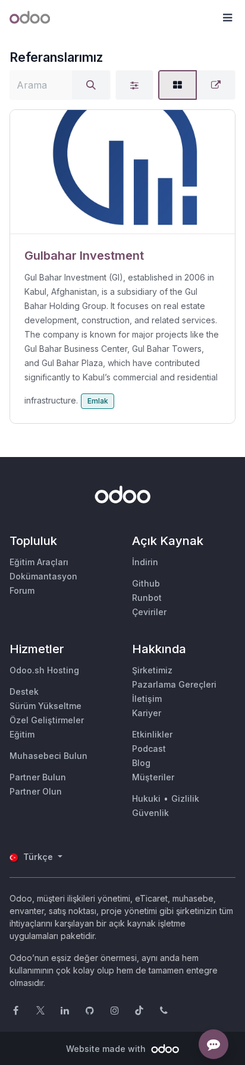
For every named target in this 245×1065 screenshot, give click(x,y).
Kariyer (146, 713)
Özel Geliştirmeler (47, 720)
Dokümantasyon (43, 576)
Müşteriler (153, 777)
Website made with (107, 1049)
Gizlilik (185, 798)
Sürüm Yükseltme (45, 706)
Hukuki (146, 798)
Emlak (97, 400)
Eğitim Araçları (39, 562)
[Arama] (91, 85)
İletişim (147, 699)
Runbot (147, 598)
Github (146, 583)
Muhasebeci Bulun (48, 756)
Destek (24, 691)
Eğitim (22, 734)
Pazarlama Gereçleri (174, 684)
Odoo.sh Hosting (44, 670)
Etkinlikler (152, 734)
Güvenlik (150, 813)
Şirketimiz (152, 670)
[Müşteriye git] (122, 172)
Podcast (149, 748)
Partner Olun (36, 791)
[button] (227, 18)
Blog (141, 763)
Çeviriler (149, 612)
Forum (22, 590)
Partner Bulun (38, 777)
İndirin (145, 562)
